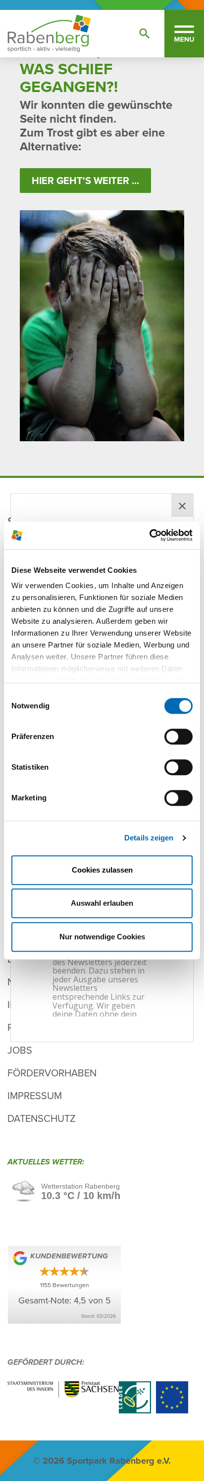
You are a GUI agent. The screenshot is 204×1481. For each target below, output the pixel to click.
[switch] (178, 736)
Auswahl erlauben (102, 903)
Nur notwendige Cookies (102, 936)
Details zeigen (148, 837)
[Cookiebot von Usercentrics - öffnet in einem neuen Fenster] (149, 535)
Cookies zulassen (102, 870)
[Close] (182, 505)
